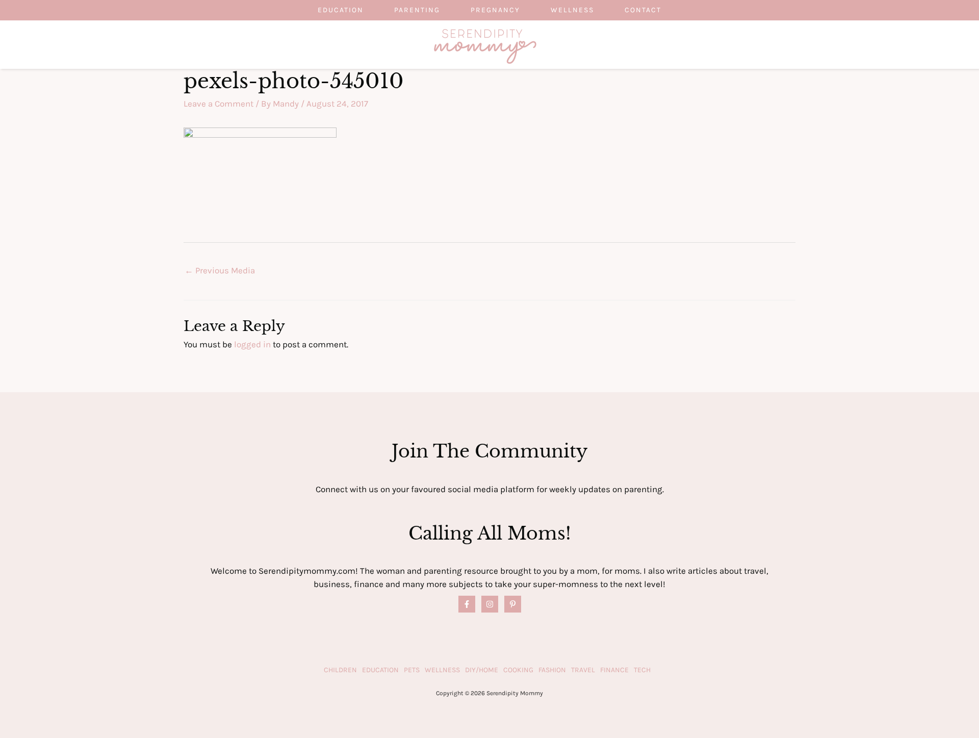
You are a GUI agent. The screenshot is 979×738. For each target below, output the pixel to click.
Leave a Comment (218, 103)
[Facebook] (466, 604)
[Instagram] (489, 604)
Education (341, 10)
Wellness (572, 10)
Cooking (518, 670)
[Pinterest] (512, 604)
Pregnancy (495, 10)
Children (340, 670)
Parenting (417, 10)
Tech (642, 670)
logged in (252, 344)
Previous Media (220, 270)
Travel (583, 670)
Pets (412, 670)
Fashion (552, 670)
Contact (643, 10)
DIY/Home (481, 670)
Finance (614, 670)
